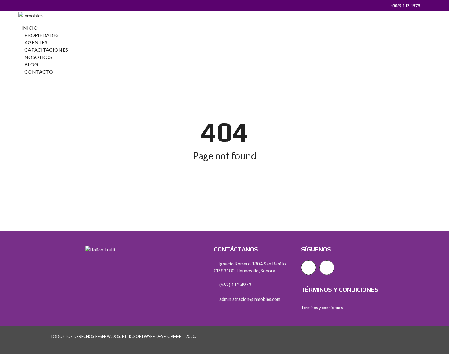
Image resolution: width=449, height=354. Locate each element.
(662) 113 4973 (405, 5)
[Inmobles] (30, 15)
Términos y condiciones (322, 307)
